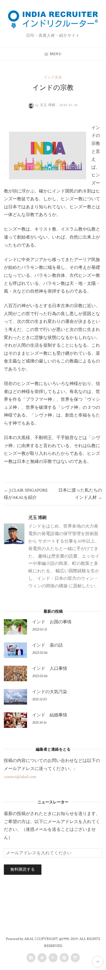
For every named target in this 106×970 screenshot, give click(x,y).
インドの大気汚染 (49, 692)
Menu (56, 53)
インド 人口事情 (49, 668)
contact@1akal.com (20, 777)
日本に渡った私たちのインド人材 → (80, 493)
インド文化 (53, 77)
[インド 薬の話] (15, 650)
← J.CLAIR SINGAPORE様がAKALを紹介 (26, 493)
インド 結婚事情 (49, 715)
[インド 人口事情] (15, 673)
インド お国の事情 (52, 622)
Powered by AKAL (20, 938)
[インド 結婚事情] (15, 720)
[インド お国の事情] (15, 627)
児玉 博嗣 (37, 518)
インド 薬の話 (47, 645)
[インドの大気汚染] (15, 697)
